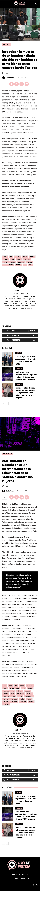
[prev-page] (3, 403)
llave (12, 259)
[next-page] (7, 403)
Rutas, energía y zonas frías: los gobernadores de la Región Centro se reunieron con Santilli (25, 360)
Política (18, 353)
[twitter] (23, 311)
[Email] (27, 84)
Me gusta (33, 331)
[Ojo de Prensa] (4, 77)
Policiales (6, 44)
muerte (19, 259)
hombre (5, 259)
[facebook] (17, 311)
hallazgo (17, 256)
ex (11, 256)
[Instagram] (33, 884)
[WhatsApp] (21, 84)
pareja (5, 262)
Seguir (34, 335)
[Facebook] (11, 84)
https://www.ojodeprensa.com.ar (20, 293)
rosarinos (21, 262)
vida (25, 264)
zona (30, 264)
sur (4, 264)
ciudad (5, 256)
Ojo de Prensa (10, 77)
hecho (25, 256)
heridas (32, 256)
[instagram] (20, 311)
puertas (13, 262)
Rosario (29, 262)
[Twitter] (16, 84)
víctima (18, 264)
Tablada (11, 264)
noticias (27, 259)
